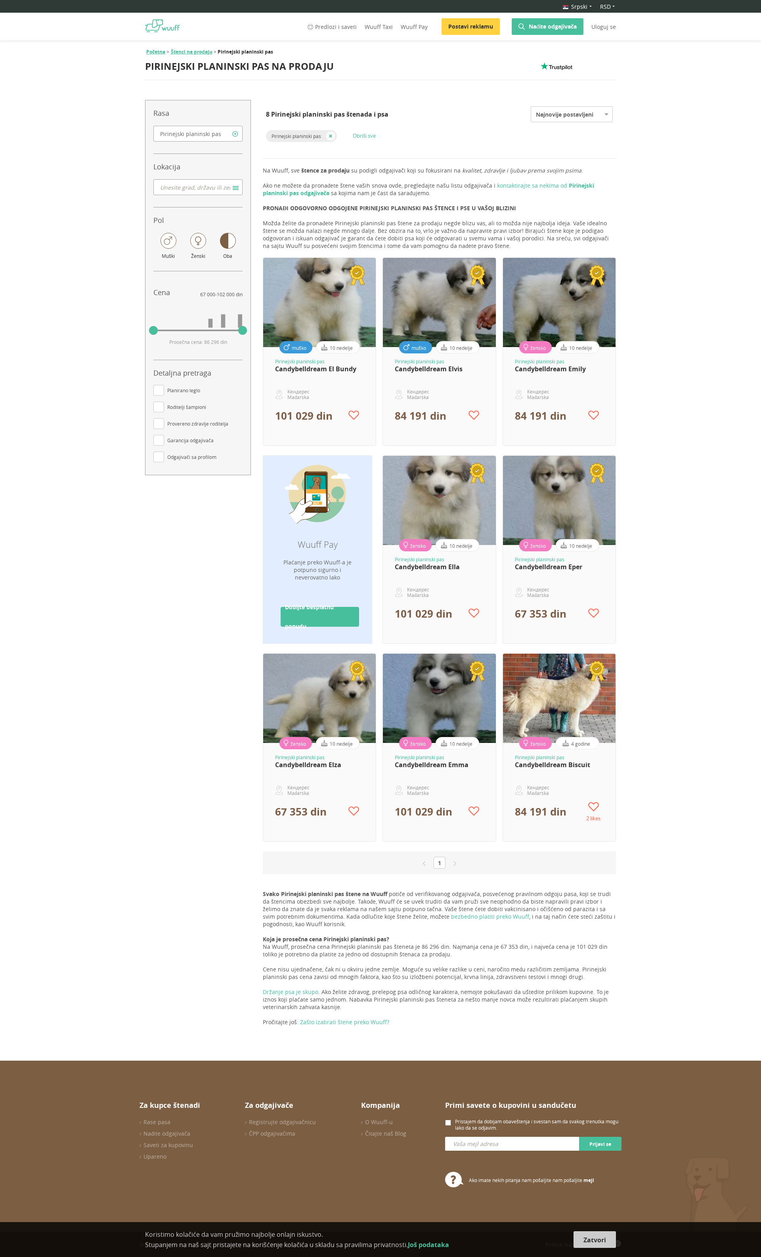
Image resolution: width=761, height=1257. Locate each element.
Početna (155, 51)
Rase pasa (156, 1122)
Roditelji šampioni (186, 407)
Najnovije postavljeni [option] (564, 114)
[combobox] (198, 134)
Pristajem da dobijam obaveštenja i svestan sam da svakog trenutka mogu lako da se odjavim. (536, 1124)
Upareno (154, 1156)
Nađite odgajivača (553, 26)
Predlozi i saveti (336, 27)
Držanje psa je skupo (290, 992)
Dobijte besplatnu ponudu (309, 617)
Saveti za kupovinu (168, 1145)
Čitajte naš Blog (385, 1133)
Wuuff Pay (414, 27)
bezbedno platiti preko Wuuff (490, 916)
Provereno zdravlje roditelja (197, 423)
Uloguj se (603, 27)
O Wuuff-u (379, 1122)
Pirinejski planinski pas (296, 136)
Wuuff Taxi (379, 27)
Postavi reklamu (470, 26)
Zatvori (594, 1240)
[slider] (153, 330)
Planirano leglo (183, 390)
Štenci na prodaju (191, 51)
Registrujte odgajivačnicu (282, 1122)
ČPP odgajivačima (272, 1133)
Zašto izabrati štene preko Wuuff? (344, 1022)
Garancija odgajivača (190, 440)
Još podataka (428, 1244)
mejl (588, 1180)
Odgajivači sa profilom (191, 457)
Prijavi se (600, 1144)
